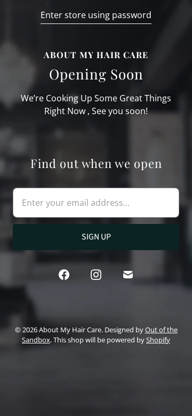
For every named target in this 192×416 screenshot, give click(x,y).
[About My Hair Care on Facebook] (64, 274)
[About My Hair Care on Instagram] (96, 274)
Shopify (158, 340)
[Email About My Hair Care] (128, 274)
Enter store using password (96, 15)
